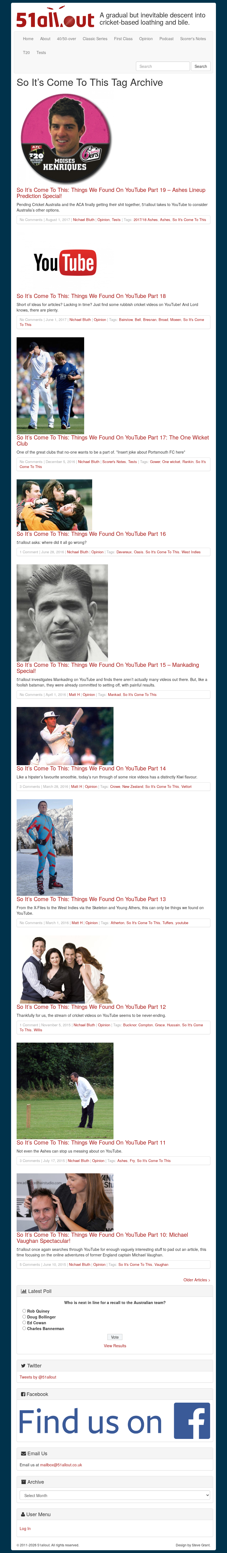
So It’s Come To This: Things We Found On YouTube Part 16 (91, 533)
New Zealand (132, 786)
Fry (132, 1160)
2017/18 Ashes (146, 219)
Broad (163, 319)
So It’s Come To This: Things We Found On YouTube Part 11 (91, 1142)
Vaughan (161, 1264)
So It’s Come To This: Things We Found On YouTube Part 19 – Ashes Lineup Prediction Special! (111, 193)
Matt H (74, 694)
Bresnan (149, 319)
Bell (138, 319)
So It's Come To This (189, 219)
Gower (155, 461)
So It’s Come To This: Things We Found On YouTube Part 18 (91, 296)
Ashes (165, 219)
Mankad (114, 694)
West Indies (191, 551)
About (45, 38)
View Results (115, 1345)
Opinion (146, 38)
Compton (145, 1024)
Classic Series (95, 38)
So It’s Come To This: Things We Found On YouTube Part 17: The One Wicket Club (113, 440)
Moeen (175, 319)
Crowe (115, 786)
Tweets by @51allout (38, 1377)
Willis (38, 1029)
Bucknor (129, 1024)
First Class (123, 38)
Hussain (173, 1024)
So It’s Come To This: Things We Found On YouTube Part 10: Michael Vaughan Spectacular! (102, 1237)
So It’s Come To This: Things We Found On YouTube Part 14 (91, 768)
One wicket (171, 461)
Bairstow (126, 319)
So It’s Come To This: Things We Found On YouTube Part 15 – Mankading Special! (108, 667)
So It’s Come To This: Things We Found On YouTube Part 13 (91, 899)
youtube (182, 922)
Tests (41, 52)
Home (28, 38)
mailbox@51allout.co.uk (61, 1464)
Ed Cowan (36, 1322)
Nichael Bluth (83, 219)
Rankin (188, 461)
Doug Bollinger (41, 1317)
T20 (26, 52)
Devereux (124, 551)
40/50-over (66, 38)
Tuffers (167, 922)
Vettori (186, 786)
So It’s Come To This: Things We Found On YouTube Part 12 (91, 1006)
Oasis (138, 551)
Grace (160, 1024)
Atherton (117, 922)
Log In (25, 1528)
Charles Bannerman (45, 1328)
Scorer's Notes (193, 38)
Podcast (166, 38)
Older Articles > (197, 1279)
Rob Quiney (38, 1311)
